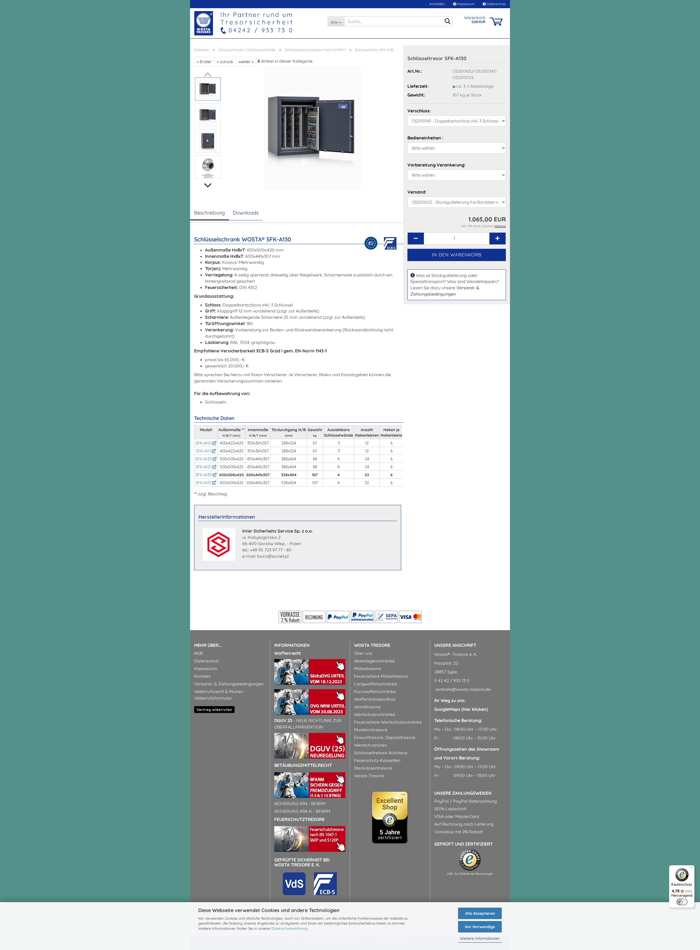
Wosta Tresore (369, 775)
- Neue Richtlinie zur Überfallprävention (308, 724)
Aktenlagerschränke (374, 660)
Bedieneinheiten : (425, 138)
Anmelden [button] (436, 4)
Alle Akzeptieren (480, 913)
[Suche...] (447, 22)
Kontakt (202, 676)
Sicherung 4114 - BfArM (299, 803)
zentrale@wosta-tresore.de (462, 689)
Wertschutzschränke (374, 714)
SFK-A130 (204, 474)
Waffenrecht (287, 653)
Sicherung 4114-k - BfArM (302, 811)
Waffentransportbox (374, 699)
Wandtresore (367, 706)
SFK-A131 (204, 482)
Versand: (416, 192)
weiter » (245, 61)
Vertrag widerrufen (214, 710)
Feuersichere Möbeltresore (381, 676)
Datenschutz (496, 4)
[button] (208, 185)
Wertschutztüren (370, 745)
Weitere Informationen (480, 938)
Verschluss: (419, 110)
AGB (198, 653)
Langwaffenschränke (375, 683)
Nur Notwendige (480, 926)
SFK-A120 (204, 459)
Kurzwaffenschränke (375, 691)
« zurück (225, 61)
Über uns (363, 653)
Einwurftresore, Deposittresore (384, 737)
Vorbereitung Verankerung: (436, 165)
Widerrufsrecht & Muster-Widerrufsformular (219, 695)
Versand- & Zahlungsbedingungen (229, 683)
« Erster (204, 61)
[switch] (681, 902)
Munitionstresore (370, 729)
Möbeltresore (367, 668)
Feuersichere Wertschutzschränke (388, 722)
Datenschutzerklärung (289, 928)
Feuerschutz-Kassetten (377, 760)
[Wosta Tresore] (256, 23)
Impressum (465, 4)
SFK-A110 (204, 443)
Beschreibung (209, 213)
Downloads (245, 213)
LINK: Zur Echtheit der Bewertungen (470, 874)
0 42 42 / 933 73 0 (451, 680)
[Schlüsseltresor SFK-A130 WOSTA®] (312, 127)
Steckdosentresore (373, 768)
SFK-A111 (204, 451)
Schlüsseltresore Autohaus (380, 752)
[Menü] (691, 868)
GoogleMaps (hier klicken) (461, 709)
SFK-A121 (204, 466)
